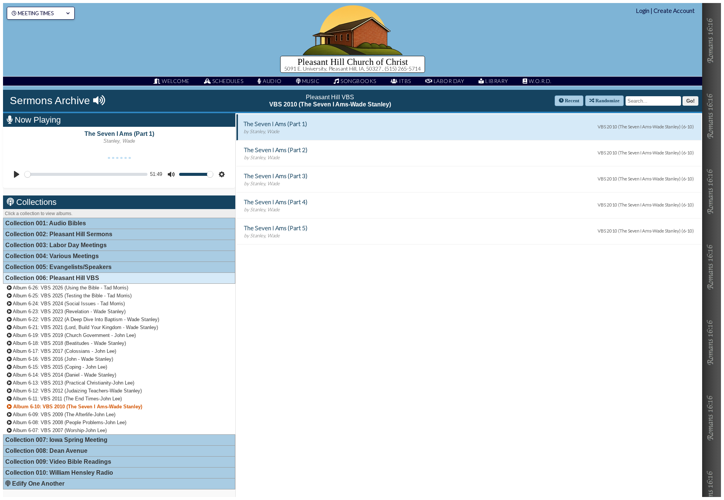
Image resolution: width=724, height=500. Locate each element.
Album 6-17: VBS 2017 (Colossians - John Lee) (64, 351)
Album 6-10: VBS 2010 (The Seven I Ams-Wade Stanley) (77, 406)
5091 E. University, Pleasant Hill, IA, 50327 (333, 68)
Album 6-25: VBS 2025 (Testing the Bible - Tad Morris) (72, 295)
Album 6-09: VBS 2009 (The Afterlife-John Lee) (63, 414)
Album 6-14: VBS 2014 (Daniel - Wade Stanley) (64, 375)
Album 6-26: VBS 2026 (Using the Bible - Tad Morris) (70, 288)
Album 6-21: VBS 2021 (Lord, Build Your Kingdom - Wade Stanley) (85, 327)
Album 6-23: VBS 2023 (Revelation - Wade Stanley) (69, 311)
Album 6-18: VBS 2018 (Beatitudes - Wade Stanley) (69, 343)
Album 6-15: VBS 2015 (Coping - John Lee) (59, 367)
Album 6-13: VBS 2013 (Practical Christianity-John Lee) (73, 383)
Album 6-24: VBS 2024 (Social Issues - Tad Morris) (68, 303)
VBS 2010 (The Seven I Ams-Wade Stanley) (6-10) (646, 126)
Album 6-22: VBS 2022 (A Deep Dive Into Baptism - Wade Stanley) (85, 319)
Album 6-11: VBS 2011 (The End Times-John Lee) (67, 399)
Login (642, 10)
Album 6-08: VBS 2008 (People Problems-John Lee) (69, 422)
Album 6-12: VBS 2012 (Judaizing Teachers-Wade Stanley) (77, 391)
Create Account (674, 10)
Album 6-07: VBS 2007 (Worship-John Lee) (59, 430)
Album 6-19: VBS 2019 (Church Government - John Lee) (74, 335)
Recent (571, 100)
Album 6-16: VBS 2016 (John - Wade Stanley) (62, 359)
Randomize (607, 100)
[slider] (86, 174)
